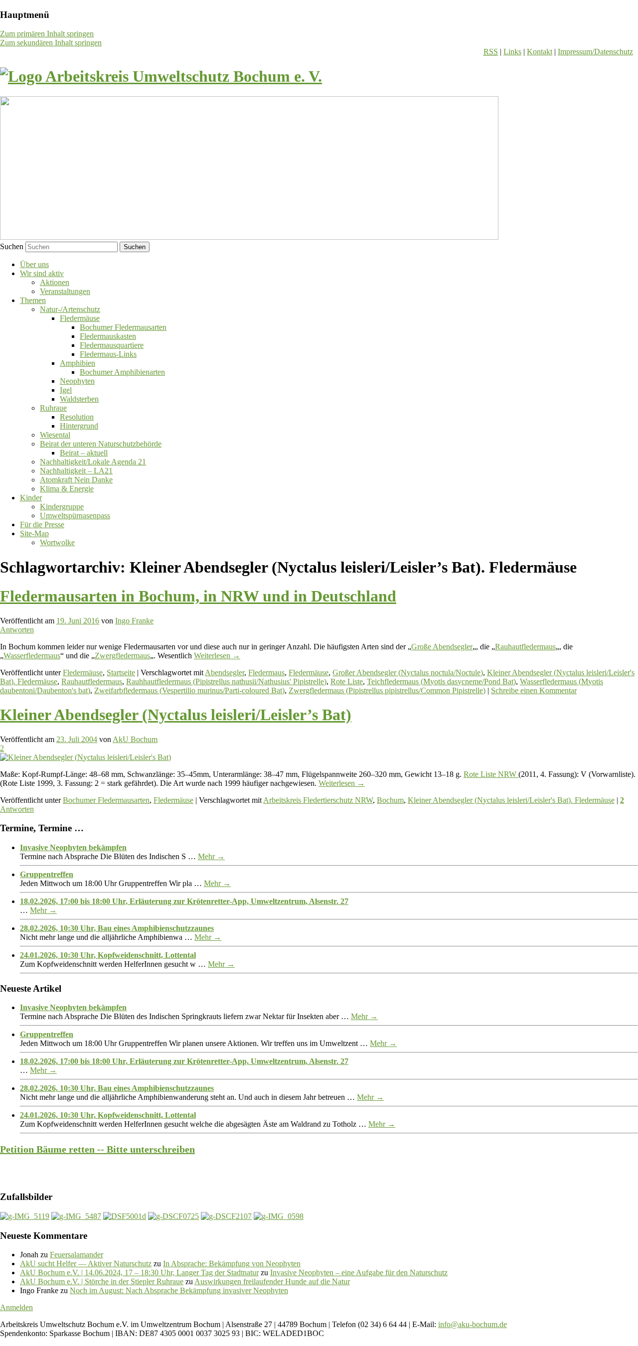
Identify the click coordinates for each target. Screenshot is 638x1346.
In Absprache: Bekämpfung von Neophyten (232, 1263)
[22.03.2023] (226, 1216)
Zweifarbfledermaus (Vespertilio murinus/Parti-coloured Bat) (189, 690)
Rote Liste (346, 681)
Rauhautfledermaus (525, 646)
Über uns (34, 264)
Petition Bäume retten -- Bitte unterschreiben (97, 1149)
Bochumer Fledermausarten (123, 327)
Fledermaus (266, 672)
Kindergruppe (62, 506)
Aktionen (54, 282)
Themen (33, 300)
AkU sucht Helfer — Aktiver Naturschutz (86, 1263)
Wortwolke (57, 542)
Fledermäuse (80, 318)
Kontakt (539, 51)
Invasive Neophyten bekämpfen (73, 847)
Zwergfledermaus (122, 655)
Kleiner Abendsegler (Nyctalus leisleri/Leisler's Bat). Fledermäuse (511, 800)
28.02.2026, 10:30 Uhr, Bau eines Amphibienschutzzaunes (117, 928)
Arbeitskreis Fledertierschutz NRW (318, 800)
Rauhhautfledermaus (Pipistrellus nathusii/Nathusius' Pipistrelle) (226, 681)
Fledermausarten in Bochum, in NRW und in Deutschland (198, 596)
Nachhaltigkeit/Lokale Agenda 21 (93, 461)
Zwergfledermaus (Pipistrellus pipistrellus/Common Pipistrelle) (387, 690)
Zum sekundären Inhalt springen (51, 42)
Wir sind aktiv (42, 273)
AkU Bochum (135, 739)
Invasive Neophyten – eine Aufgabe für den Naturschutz (359, 1272)
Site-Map (34, 533)
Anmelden (16, 1307)
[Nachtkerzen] (279, 1216)
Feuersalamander (76, 1254)
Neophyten (77, 381)
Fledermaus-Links (108, 354)
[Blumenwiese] (24, 1216)
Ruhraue (53, 408)
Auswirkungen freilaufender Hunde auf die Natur (272, 1281)
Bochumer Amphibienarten (122, 372)
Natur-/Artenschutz (70, 309)
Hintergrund (79, 426)
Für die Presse (42, 524)
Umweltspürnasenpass (75, 515)
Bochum (390, 800)
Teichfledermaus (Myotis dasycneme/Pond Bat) (441, 681)
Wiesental (55, 435)
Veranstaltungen (65, 291)
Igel (66, 390)
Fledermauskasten (108, 336)
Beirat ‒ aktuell (84, 453)
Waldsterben (79, 399)
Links (512, 51)
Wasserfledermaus (31, 655)
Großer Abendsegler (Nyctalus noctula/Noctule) (407, 672)
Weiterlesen (217, 655)
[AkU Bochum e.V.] (161, 76)
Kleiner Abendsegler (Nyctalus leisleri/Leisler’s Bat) (175, 715)
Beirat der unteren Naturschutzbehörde (100, 444)
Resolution (77, 417)
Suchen (11, 246)
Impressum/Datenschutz (595, 51)
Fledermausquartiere (112, 345)
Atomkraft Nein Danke (76, 479)
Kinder (31, 497)
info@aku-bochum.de (472, 1324)
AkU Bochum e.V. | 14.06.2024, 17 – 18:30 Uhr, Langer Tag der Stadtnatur (139, 1272)
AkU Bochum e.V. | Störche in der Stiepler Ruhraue (101, 1281)
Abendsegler (224, 672)
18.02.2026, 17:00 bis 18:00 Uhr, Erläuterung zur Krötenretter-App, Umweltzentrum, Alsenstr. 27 (184, 901)
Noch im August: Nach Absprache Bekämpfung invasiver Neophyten (179, 1290)
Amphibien (77, 363)
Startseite (121, 672)
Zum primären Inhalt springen (47, 33)
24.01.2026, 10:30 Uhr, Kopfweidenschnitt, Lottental (108, 955)
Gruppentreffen (46, 874)
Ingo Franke (134, 620)
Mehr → (211, 856)
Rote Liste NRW (491, 774)
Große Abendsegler (442, 646)
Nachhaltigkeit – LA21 (76, 470)
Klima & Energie (67, 488)
